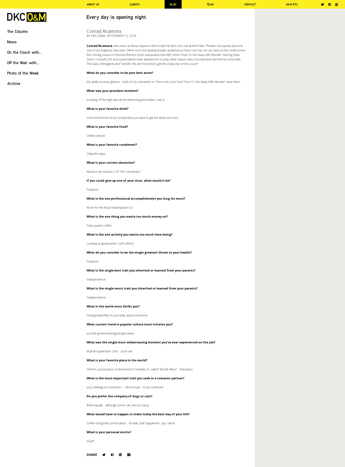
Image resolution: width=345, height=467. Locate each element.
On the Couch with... (24, 52)
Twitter (322, 4)
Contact (250, 4)
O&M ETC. (292, 4)
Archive (13, 83)
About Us (93, 4)
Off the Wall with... (23, 62)
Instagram (336, 4)
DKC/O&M (26, 17)
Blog (173, 4)
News (12, 41)
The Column (17, 31)
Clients (135, 4)
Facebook (329, 4)
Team (210, 4)
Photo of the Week (23, 73)
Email (129, 454)
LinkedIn (120, 454)
